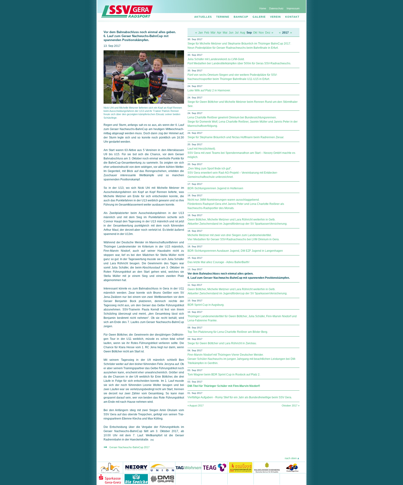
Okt (255, 32)
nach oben (291, 458)
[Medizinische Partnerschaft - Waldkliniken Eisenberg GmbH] (267, 467)
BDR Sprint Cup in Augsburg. (206, 304)
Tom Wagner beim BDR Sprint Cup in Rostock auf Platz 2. (224, 374)
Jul (237, 32)
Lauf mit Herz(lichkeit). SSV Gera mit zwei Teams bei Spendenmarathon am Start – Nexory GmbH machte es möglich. (241, 153)
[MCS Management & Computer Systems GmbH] (267, 479)
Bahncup (241, 16)
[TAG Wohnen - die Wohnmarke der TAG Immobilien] (188, 467)
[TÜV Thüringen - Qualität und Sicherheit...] (241, 479)
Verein (275, 16)
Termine (222, 16)
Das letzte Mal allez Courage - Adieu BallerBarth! (218, 262)
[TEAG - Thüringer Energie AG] (215, 467)
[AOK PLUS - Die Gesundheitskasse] (188, 479)
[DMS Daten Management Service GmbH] (162, 479)
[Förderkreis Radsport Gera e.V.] (293, 479)
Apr (219, 32)
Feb (206, 32)
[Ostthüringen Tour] (293, 467)
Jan (200, 32)
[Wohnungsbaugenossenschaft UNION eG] (162, 467)
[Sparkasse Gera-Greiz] (110, 479)
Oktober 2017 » (290, 405)
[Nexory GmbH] (136, 467)
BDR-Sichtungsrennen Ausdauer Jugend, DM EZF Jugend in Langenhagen (235, 250)
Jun (231, 32)
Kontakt (292, 16)
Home (262, 8)
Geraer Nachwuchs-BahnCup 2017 (129, 447)
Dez (267, 32)
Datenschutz (276, 8)
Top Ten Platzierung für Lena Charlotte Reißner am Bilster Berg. (228, 332)
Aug (242, 32)
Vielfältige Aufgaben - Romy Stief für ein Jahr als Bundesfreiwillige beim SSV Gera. (240, 397)
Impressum (293, 8)
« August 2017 (196, 405)
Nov (261, 32)
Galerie (259, 16)
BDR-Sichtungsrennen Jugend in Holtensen (215, 188)
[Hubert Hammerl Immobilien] (110, 467)
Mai (225, 32)
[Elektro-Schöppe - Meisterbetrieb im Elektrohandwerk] (241, 467)
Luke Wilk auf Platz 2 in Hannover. (209, 90)
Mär (213, 32)
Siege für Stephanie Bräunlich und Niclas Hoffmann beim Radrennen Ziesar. (236, 137)
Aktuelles (203, 16)
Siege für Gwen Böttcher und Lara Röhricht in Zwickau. (222, 343)
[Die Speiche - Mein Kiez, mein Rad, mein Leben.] (136, 479)
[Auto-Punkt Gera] (215, 479)
